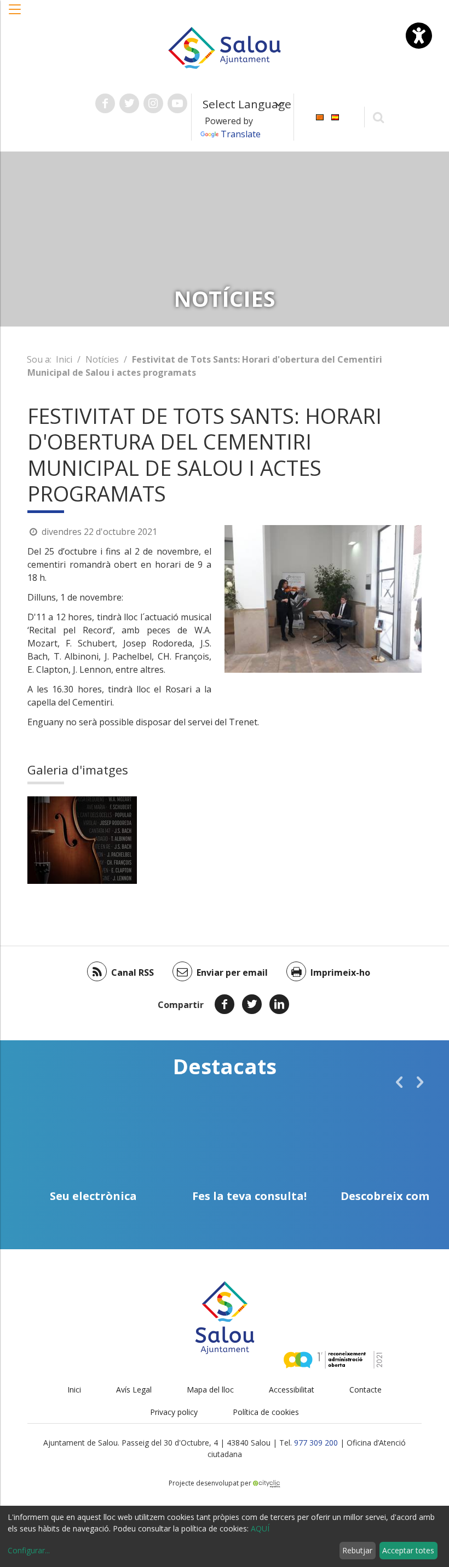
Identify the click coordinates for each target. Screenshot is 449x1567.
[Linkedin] (279, 1004)
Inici (64, 359)
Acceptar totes (408, 1550)
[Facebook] (224, 1004)
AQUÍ (260, 1528)
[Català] (320, 116)
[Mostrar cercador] (378, 117)
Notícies (102, 359)
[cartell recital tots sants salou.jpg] (82, 840)
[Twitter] (252, 1004)
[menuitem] (319, 116)
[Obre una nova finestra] (105, 103)
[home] (224, 47)
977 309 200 (316, 1442)
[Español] (335, 116)
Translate (241, 134)
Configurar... (29, 1550)
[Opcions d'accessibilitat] (419, 35)
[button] (15, 15)
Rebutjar (357, 1550)
